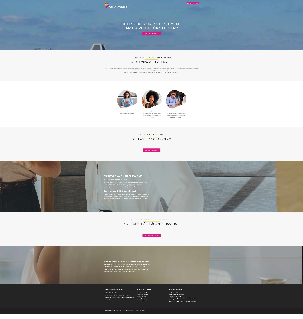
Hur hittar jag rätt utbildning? (176, 296)
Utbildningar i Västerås (142, 298)
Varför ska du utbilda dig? (175, 293)
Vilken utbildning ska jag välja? (176, 294)
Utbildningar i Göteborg (142, 294)
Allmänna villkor (122, 310)
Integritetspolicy (110, 310)
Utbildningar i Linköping (142, 299)
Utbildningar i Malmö (142, 296)
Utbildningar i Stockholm (143, 293)
